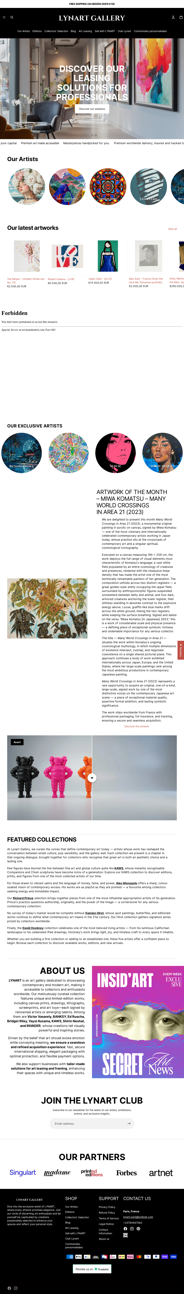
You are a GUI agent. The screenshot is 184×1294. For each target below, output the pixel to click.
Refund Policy (107, 1212)
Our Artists (23, 31)
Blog (73, 31)
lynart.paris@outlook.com (138, 1216)
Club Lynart (124, 31)
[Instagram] (15, 1288)
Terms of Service (109, 1218)
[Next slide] (178, 89)
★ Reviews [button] (180, 650)
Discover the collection (92, 99)
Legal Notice (106, 1223)
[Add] (41, 270)
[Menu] (4, 17)
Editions (37, 31)
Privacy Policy (107, 1207)
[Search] (12, 17)
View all (172, 228)
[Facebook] (9, 1288)
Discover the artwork (137, 726)
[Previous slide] (5, 89)
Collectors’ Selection (56, 31)
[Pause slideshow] (85, 135)
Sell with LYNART (105, 31)
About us (104, 1238)
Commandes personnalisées (150, 31)
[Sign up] (129, 1123)
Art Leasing (85, 31)
